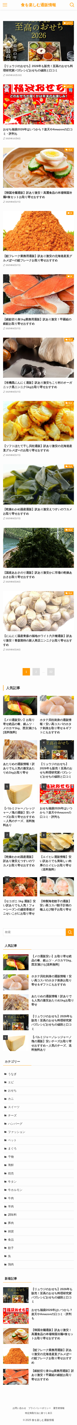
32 (51, 671)
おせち (12, 1090)
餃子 (11, 1247)
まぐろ (12, 1148)
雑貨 (11, 1231)
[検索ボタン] (72, 5)
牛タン (12, 1181)
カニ (11, 1098)
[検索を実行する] (70, 932)
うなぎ (12, 1074)
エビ (11, 1082)
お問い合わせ (19, 1408)
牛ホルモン (15, 1190)
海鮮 (11, 1165)
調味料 (12, 1214)
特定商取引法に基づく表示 (38, 1413)
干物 (11, 1156)
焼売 (11, 1173)
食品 (11, 1239)
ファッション (16, 1132)
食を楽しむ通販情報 (38, 5)
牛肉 (11, 1198)
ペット (12, 1140)
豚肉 (11, 1223)
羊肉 (11, 1206)
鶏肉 (11, 1264)
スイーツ (14, 1107)
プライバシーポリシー (39, 1408)
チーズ (12, 1115)
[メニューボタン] (5, 5)
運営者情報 (58, 1408)
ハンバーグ (15, 1123)
